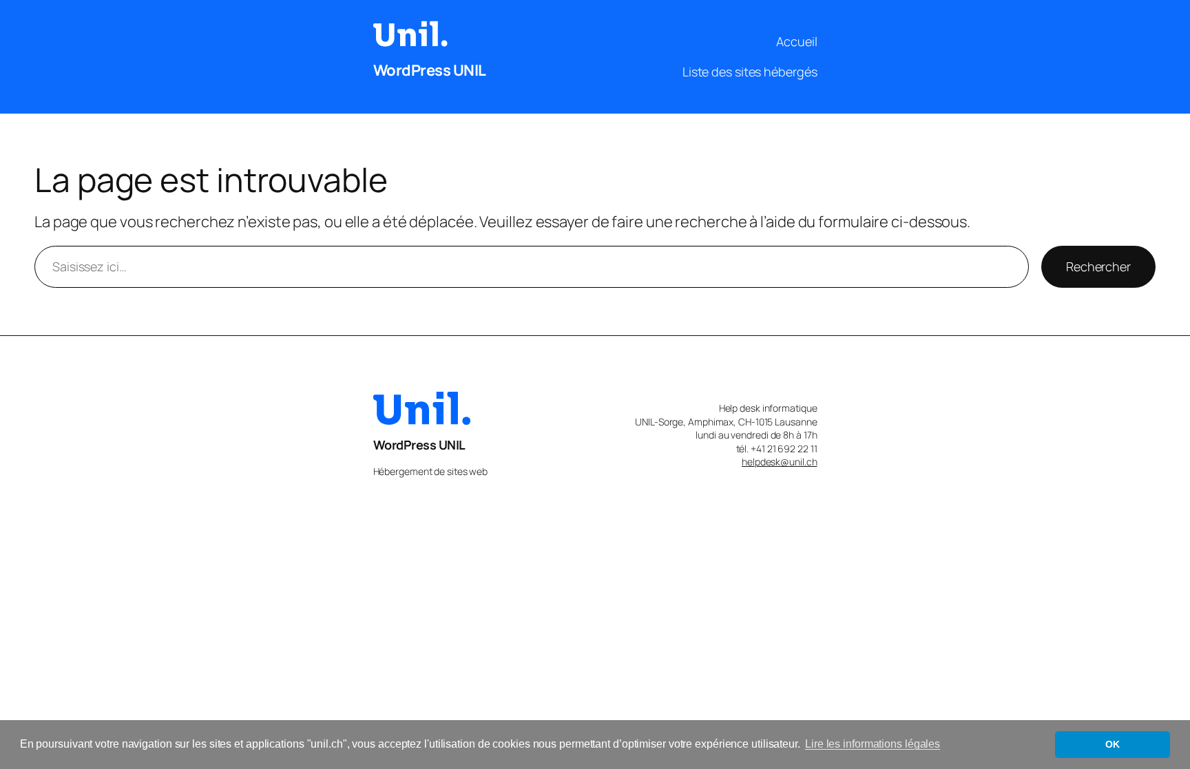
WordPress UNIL (429, 70)
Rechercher (1098, 266)
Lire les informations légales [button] (872, 744)
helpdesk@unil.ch (779, 461)
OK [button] (1112, 744)
